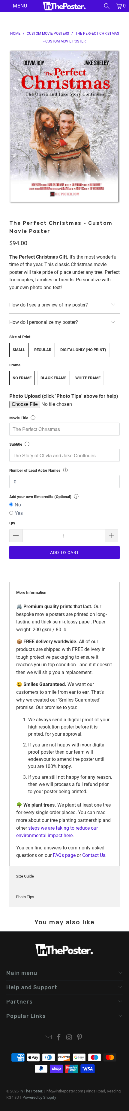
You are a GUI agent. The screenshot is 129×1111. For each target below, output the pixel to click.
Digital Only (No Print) (83, 349)
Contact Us (93, 855)
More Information (31, 592)
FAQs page (64, 855)
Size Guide (25, 876)
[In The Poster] (64, 6)
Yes (19, 512)
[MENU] (3, 6)
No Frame (22, 378)
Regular (42, 349)
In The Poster (31, 1091)
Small (19, 349)
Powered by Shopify (39, 1097)
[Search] (106, 6)
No (18, 504)
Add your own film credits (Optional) (40, 496)
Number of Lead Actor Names (35, 470)
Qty (12, 523)
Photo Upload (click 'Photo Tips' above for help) (63, 395)
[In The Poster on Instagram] (69, 1037)
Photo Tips (25, 897)
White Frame (87, 378)
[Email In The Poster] (48, 1037)
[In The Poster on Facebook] (59, 1037)
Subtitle (15, 444)
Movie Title (18, 418)
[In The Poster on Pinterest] (79, 1037)
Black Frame (53, 378)
